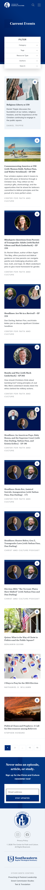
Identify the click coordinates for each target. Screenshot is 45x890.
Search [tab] (22, 66)
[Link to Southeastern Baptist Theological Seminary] (22, 862)
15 (30, 748)
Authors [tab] (22, 61)
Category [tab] (22, 45)
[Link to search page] (33, 5)
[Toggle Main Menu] (39, 5)
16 (37, 748)
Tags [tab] (22, 50)
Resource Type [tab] (22, 56)
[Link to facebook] (27, 835)
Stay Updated (22, 798)
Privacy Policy (22, 840)
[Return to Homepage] (22, 820)
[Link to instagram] (18, 835)
